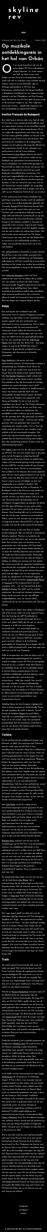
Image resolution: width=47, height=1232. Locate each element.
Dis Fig (14, 916)
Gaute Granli (11, 1017)
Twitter (23, 1213)
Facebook (24, 1206)
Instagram (23, 1210)
